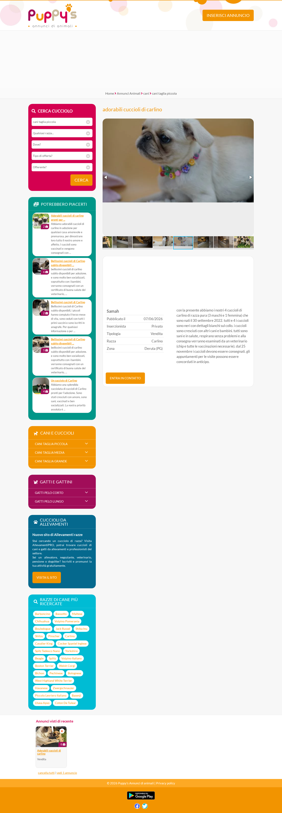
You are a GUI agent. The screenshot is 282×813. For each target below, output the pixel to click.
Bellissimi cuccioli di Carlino (68, 302)
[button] (106, 177)
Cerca (81, 180)
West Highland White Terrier (53, 680)
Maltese (77, 614)
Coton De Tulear (65, 703)
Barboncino (42, 614)
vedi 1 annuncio (67, 772)
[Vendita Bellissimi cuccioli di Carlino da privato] (41, 307)
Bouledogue (42, 628)
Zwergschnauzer (63, 688)
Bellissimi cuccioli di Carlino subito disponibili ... (68, 263)
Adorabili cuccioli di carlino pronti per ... (67, 217)
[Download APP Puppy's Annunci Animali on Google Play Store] (141, 798)
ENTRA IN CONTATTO (125, 378)
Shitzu (39, 636)
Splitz (52, 658)
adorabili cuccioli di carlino (132, 109)
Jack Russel (63, 628)
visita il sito (47, 577)
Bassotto (61, 614)
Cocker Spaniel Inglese (72, 643)
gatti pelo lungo (49, 501)
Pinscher (54, 636)
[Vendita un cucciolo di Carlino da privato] (41, 386)
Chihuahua (42, 621)
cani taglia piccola (164, 93)
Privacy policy (165, 783)
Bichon (39, 673)
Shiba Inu (81, 628)
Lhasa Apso (42, 703)
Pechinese (56, 673)
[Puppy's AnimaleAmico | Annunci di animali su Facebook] (137, 807)
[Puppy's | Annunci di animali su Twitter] (145, 807)
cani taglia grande (51, 461)
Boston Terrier (44, 665)
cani (146, 93)
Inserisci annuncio (228, 15)
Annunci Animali (128, 93)
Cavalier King (43, 643)
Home (109, 93)
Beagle (39, 658)
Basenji (76, 695)
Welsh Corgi (67, 665)
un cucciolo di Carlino (64, 380)
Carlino (70, 636)
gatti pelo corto (49, 493)
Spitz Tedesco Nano (47, 651)
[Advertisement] (141, 59)
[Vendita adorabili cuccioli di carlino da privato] (51, 736)
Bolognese (74, 673)
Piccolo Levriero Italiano (50, 695)
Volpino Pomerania (67, 621)
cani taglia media (49, 452)
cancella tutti (46, 772)
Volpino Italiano (71, 658)
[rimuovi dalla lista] (62, 731)
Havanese (41, 688)
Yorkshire (71, 651)
